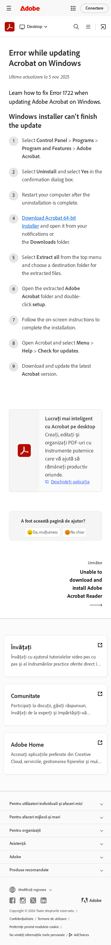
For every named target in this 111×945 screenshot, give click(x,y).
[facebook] (12, 900)
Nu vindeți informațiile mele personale (37, 935)
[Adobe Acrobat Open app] (103, 27)
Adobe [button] (15, 856)
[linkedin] (43, 900)
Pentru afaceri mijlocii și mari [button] (34, 817)
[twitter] (33, 900)
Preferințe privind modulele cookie (34, 927)
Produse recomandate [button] (29, 869)
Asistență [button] (17, 843)
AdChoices (81, 935)
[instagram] (23, 900)
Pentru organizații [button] (25, 830)
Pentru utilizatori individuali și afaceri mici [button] (45, 803)
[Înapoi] (31, 589)
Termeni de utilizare (52, 919)
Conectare (94, 8)
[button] (73, 8)
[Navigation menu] (9, 8)
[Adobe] (30, 8)
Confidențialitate (21, 919)
